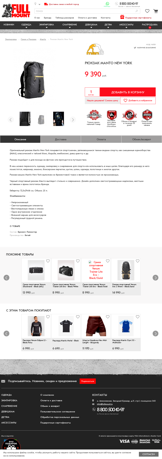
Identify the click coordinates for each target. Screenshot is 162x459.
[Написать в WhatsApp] (107, 3)
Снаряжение (69, 24)
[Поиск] (137, 11)
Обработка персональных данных (59, 417)
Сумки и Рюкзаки (28, 39)
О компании (47, 394)
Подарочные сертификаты (138, 18)
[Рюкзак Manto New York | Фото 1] (58, 118)
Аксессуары (126, 24)
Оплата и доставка (87, 18)
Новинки (9, 24)
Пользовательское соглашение (57, 411)
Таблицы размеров (64, 18)
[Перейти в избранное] (147, 11)
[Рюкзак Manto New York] (41, 118)
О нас (37, 18)
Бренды (47, 18)
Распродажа (150, 24)
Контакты (105, 18)
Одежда (26, 24)
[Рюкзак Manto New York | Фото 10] (25, 118)
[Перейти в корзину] (155, 11)
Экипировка (46, 24)
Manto (43, 39)
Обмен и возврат (50, 406)
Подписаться (87, 381)
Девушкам (91, 24)
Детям (108, 24)
